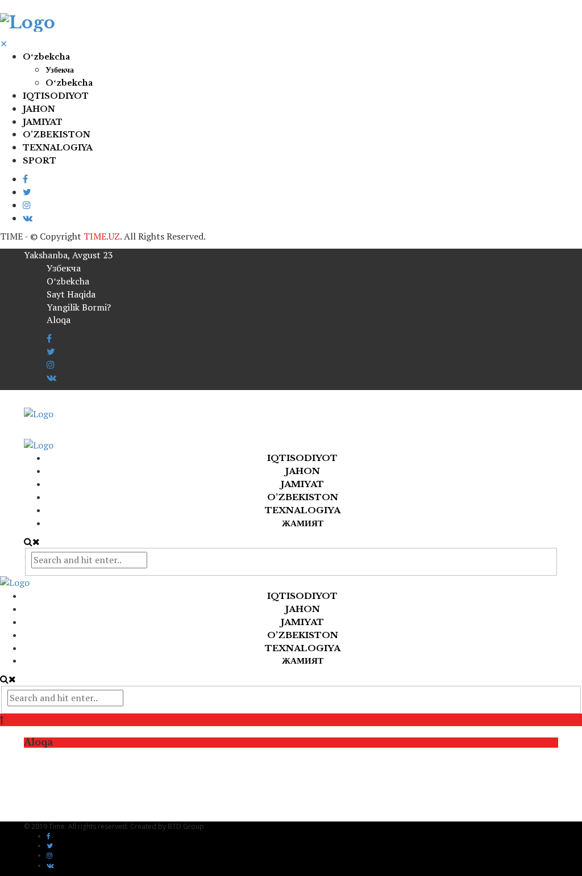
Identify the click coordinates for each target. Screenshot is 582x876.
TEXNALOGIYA (58, 147)
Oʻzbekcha (46, 57)
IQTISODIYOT (56, 96)
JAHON (39, 109)
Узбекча (59, 70)
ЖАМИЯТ (302, 523)
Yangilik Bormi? (79, 307)
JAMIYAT (43, 122)
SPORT (39, 161)
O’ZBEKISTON (56, 134)
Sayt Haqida (71, 294)
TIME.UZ (102, 236)
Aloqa (58, 319)
